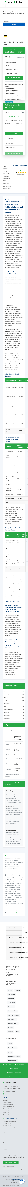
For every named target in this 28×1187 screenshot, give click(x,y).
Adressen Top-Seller (8, 1104)
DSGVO (5, 1147)
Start (4, 12)
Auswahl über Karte (14, 116)
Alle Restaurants (12, 1060)
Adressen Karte (7, 1169)
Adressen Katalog (7, 1102)
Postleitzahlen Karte (8, 1123)
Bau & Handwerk (12, 1011)
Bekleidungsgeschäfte (14, 1056)
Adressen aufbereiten (8, 1106)
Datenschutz (6, 1142)
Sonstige (10, 1031)
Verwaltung (11, 998)
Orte (13, 12)
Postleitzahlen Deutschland (9, 1121)
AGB (18, 1185)
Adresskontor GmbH (17, 1179)
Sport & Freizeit (12, 1019)
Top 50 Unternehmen (8, 1132)
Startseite (5, 1100)
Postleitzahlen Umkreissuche (10, 1125)
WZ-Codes (15, 1169)
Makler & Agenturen (13, 1015)
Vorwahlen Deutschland (9, 1127)
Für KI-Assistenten (7, 1114)
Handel (10, 990)
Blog (21, 1169)
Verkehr (17, 990)
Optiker (10, 1052)
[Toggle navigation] (3, 5)
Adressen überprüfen (8, 1108)
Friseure (10, 1043)
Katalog (9, 12)
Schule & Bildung (13, 1023)
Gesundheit (11, 1007)
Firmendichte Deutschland (9, 1130)
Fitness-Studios (12, 1048)
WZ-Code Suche (7, 1112)
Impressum (6, 1140)
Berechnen (14, 133)
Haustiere (10, 1027)
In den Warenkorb (14, 78)
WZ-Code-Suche (7, 1134)
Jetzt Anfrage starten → (11, 1162)
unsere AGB (6, 1145)
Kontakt (5, 1149)
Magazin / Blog (6, 1110)
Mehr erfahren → (16, 912)
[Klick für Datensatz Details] (22, 112)
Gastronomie (11, 1002)
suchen (14, 24)
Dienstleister (11, 994)
